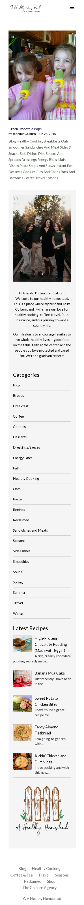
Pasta (17, 499)
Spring (18, 582)
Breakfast (20, 406)
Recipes (19, 509)
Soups (17, 572)
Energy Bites (22, 458)
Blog (16, 385)
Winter (18, 613)
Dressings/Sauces (26, 447)
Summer (19, 592)
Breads (18, 395)
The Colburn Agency (39, 887)
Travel (18, 602)
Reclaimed (21, 520)
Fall (16, 468)
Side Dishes (21, 551)
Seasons (19, 540)
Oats (17, 488)
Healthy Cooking (26, 478)
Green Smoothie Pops (25, 129)
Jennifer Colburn (24, 134)
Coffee (18, 416)
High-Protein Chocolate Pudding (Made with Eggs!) (51, 644)
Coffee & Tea (21, 875)
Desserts (20, 437)
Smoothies (21, 561)
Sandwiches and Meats (30, 530)
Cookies (19, 426)
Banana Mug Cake (50, 673)
